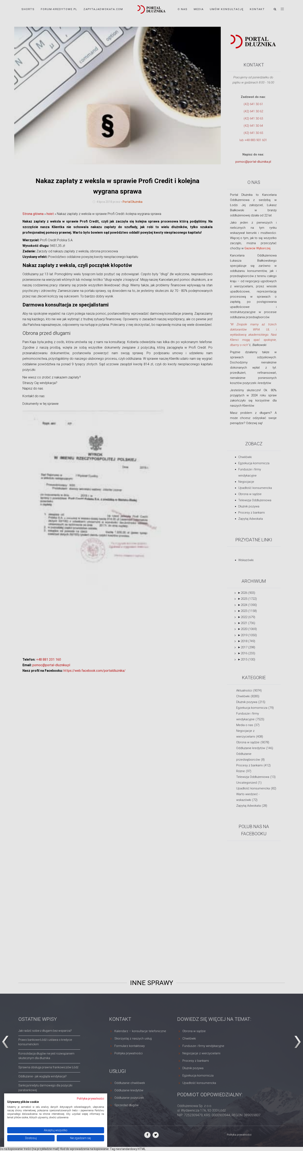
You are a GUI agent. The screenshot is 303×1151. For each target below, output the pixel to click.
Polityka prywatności (90, 1098)
